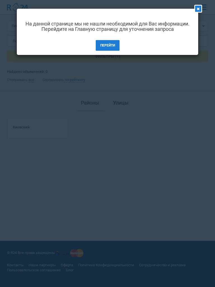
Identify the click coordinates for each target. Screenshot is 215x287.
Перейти (107, 45)
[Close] (198, 9)
